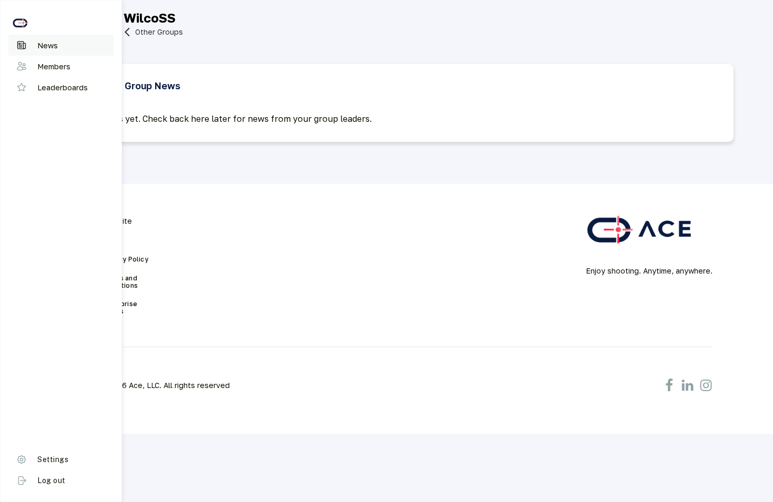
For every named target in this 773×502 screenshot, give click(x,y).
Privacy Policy (125, 259)
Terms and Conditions (121, 282)
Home (112, 240)
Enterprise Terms (121, 307)
